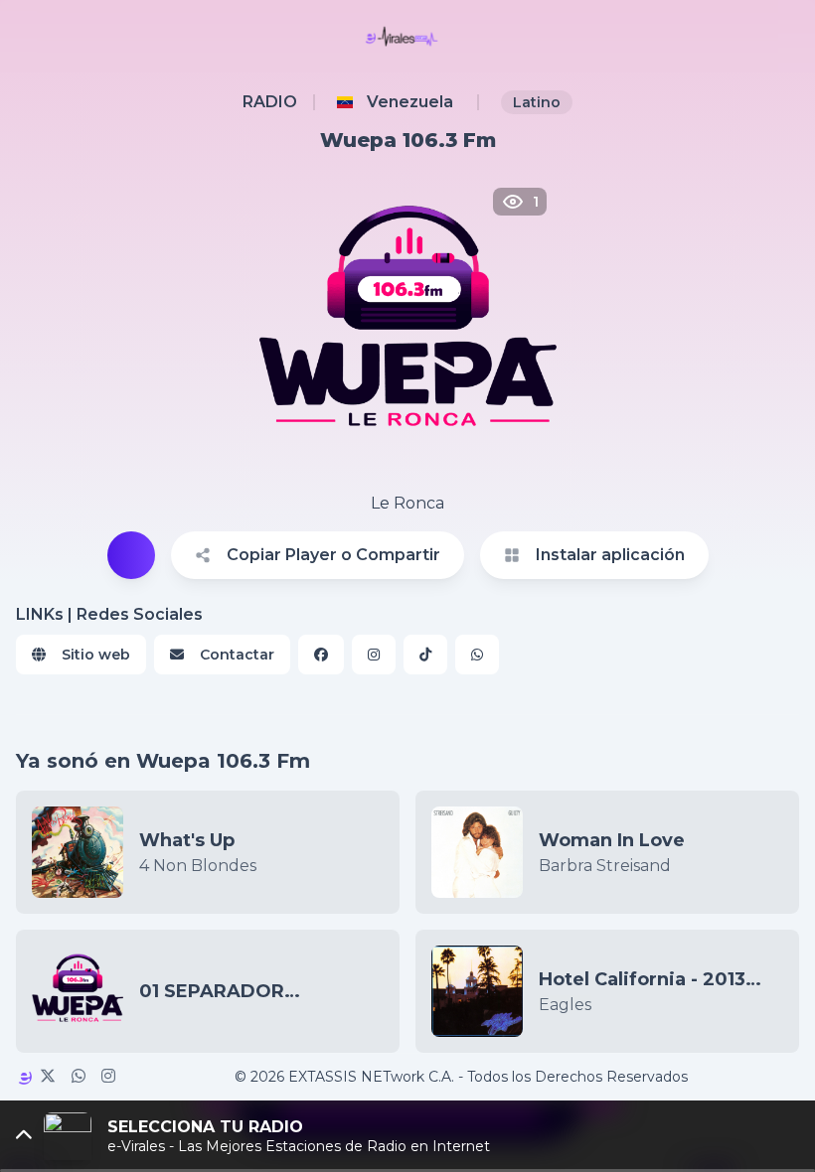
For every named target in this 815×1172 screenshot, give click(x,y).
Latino (537, 102)
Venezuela (410, 101)
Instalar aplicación (610, 554)
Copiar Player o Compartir (333, 554)
